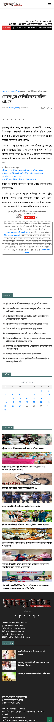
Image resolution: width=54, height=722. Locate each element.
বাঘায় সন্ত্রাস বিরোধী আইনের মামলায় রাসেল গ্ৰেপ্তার (21, 506)
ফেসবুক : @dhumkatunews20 (14, 622)
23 (41, 402)
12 (13, 398)
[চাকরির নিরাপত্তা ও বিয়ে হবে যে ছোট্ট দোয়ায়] (9, 654)
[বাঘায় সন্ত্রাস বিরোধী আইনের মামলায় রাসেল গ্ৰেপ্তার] (27, 497)
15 (34, 398)
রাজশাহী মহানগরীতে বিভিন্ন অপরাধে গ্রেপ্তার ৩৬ (19, 179)
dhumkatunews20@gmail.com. (17, 232)
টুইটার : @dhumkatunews (13, 625)
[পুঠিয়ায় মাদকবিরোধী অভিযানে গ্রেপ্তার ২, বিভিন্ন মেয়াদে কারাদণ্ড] (27, 515)
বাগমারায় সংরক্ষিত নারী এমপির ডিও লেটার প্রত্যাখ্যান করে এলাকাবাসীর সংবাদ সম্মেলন (27, 317)
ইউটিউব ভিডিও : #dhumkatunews (16, 637)
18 (5, 402)
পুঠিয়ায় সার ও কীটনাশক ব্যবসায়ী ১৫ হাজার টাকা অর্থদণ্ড (23, 170)
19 (13, 402)
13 (20, 398)
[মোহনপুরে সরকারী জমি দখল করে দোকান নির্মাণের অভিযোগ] (9, 665)
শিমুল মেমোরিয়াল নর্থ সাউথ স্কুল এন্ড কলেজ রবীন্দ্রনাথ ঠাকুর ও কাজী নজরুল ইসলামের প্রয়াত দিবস (29, 339)
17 (48, 398)
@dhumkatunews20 (13, 235)
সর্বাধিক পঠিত (8, 643)
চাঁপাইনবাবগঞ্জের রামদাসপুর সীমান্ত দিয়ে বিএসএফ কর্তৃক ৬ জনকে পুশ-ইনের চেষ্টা (27, 359)
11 (5, 398)
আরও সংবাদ (8, 428)
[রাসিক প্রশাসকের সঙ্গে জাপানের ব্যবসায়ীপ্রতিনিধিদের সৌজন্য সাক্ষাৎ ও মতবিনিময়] (27, 534)
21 (27, 402)
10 (48, 395)
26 (13, 406)
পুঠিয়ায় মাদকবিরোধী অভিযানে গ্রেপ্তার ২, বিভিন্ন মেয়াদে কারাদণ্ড (25, 524)
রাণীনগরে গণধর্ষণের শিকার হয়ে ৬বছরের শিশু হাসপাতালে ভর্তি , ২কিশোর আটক (29, 347)
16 (41, 398)
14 (27, 398)
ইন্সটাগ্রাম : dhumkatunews (13, 631)
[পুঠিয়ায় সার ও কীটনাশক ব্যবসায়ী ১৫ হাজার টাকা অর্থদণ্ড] (27, 439)
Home (4, 91)
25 (5, 406)
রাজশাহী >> (15, 91)
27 (20, 406)
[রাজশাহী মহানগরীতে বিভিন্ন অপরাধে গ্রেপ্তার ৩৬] (27, 479)
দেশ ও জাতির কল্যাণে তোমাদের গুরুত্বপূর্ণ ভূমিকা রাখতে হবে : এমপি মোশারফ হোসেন (28, 309)
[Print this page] (51, 108)
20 (20, 402)
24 (48, 402)
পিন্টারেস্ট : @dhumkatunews (14, 628)
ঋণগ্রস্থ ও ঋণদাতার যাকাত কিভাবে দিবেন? (34, 673)
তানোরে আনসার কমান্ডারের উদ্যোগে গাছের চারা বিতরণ (27, 324)
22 (34, 402)
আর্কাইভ (6, 374)
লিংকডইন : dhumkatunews (13, 634)
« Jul (4, 410)
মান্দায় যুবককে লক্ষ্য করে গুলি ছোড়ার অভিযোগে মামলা (26, 333)
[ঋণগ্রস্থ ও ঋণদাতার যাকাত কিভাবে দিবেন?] (9, 676)
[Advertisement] (27, 58)
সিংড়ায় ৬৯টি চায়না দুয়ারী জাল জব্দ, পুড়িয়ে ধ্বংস (24, 328)
